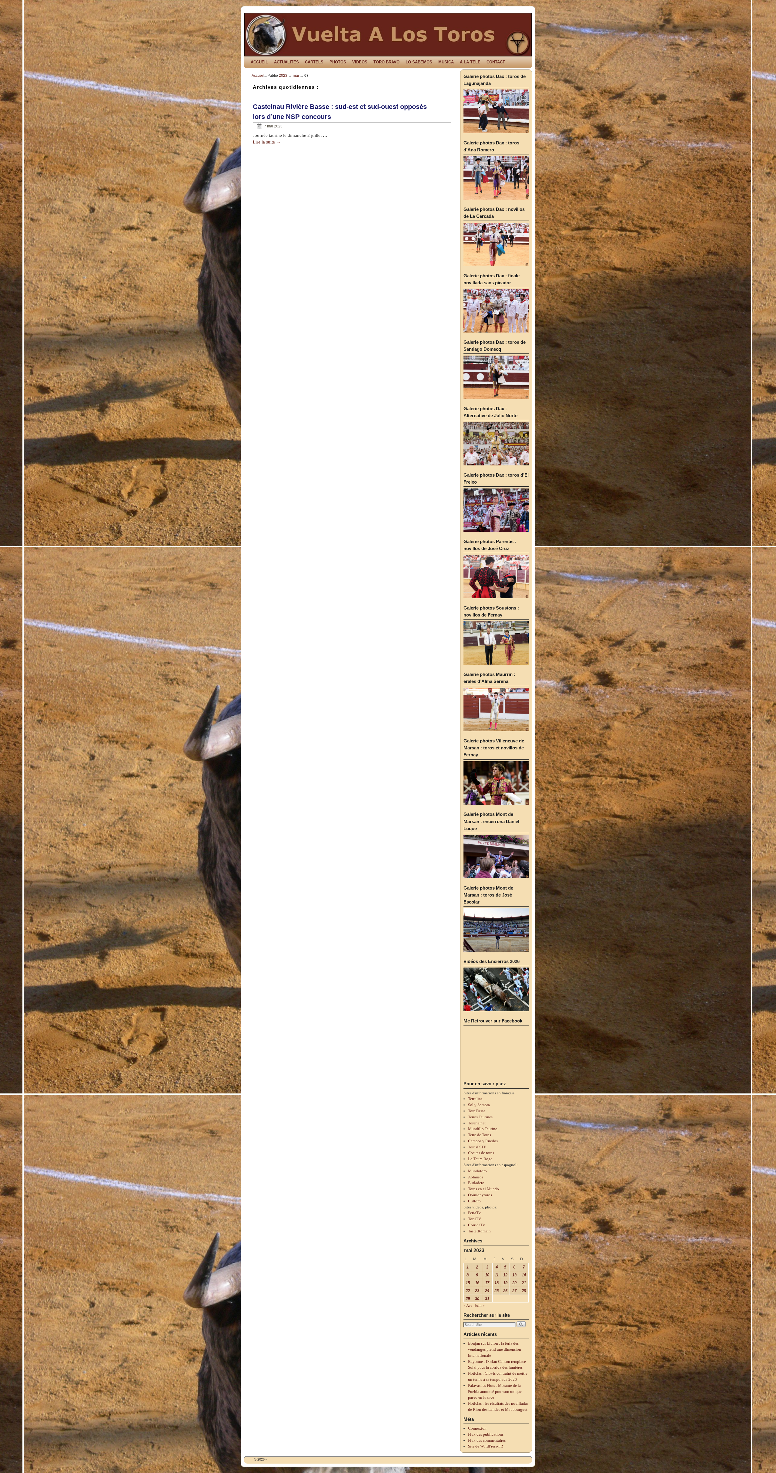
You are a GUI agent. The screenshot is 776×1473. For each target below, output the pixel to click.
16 (477, 1283)
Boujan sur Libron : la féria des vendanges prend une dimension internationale (494, 1349)
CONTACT (496, 62)
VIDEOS (359, 62)
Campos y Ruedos (483, 1141)
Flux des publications (485, 1434)
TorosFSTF (477, 1147)
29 (468, 1298)
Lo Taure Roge (480, 1159)
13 (514, 1275)
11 (497, 1275)
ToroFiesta (476, 1111)
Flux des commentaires (487, 1440)
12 (505, 1275)
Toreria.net (477, 1123)
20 (514, 1283)
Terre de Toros (479, 1135)
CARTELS (314, 62)
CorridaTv (476, 1225)
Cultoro (474, 1201)
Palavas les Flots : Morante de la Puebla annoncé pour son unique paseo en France (495, 1391)
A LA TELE (470, 62)
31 (487, 1298)
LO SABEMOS (419, 62)
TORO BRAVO (386, 62)
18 (496, 1283)
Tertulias (475, 1098)
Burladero (476, 1183)
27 (514, 1291)
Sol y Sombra (479, 1105)
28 (524, 1291)
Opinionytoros (480, 1195)
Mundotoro (477, 1171)
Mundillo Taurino (482, 1129)
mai (296, 75)
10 (487, 1275)
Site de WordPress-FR (485, 1446)
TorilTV (474, 1219)
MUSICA (446, 62)
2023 (283, 75)
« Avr (467, 1305)
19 (505, 1283)
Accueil (258, 75)
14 (524, 1275)
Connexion (477, 1428)
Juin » (480, 1305)
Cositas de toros (481, 1152)
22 (468, 1291)
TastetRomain (479, 1231)
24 (487, 1291)
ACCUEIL (259, 62)
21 (524, 1283)
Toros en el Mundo (483, 1189)
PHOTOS (337, 62)
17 (487, 1283)
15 (468, 1283)
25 (496, 1291)
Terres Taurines (480, 1117)
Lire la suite (267, 142)
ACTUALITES (286, 62)
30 (477, 1298)
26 (505, 1291)
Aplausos (475, 1177)
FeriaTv (474, 1213)
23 (477, 1291)
